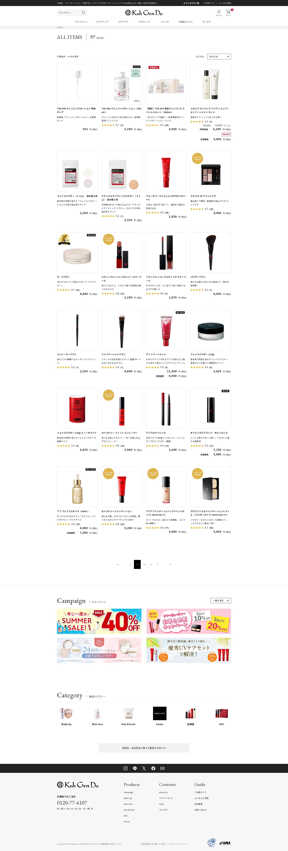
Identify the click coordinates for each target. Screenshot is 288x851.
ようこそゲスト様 (191, 3)
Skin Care (128, 804)
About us (163, 792)
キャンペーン (81, 21)
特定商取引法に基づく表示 (153, 843)
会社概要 (198, 804)
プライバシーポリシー (179, 843)
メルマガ (163, 809)
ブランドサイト (166, 798)
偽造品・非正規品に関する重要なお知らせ (144, 747)
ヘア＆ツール (144, 21)
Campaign (128, 792)
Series (127, 821)
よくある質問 (225, 3)
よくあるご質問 (201, 798)
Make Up (128, 798)
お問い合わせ (200, 809)
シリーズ (165, 21)
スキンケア (123, 21)
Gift (125, 815)
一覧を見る (218, 600)
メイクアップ (102, 21)
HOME (60, 27)
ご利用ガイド (209, 3)
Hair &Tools (129, 809)
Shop (161, 804)
